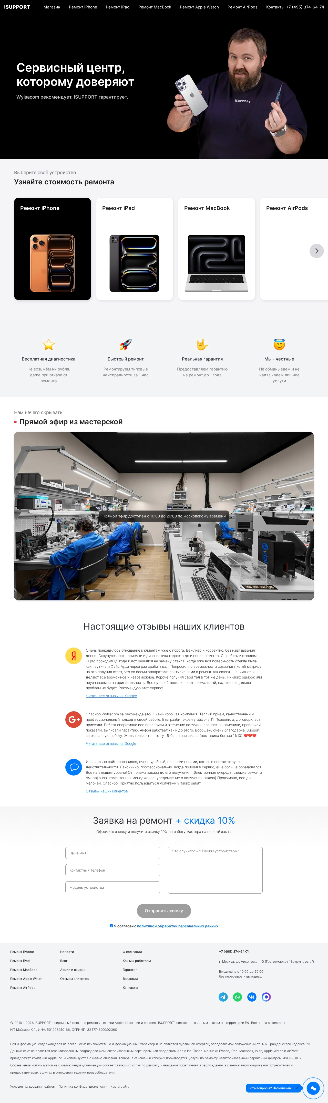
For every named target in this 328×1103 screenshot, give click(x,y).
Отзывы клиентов (74, 979)
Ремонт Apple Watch (199, 7)
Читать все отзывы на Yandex (111, 696)
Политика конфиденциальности (82, 1086)
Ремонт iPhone (83, 7)
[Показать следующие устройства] (317, 251)
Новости (67, 952)
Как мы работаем (137, 961)
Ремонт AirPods (243, 7)
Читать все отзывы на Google (111, 743)
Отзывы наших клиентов (107, 791)
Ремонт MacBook (154, 7)
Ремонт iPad (118, 7)
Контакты (275, 7)
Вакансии (130, 979)
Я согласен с (165, 926)
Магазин (52, 7)
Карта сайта (119, 1086)
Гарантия (130, 970)
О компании (132, 952)
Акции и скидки (73, 970)
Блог (64, 961)
